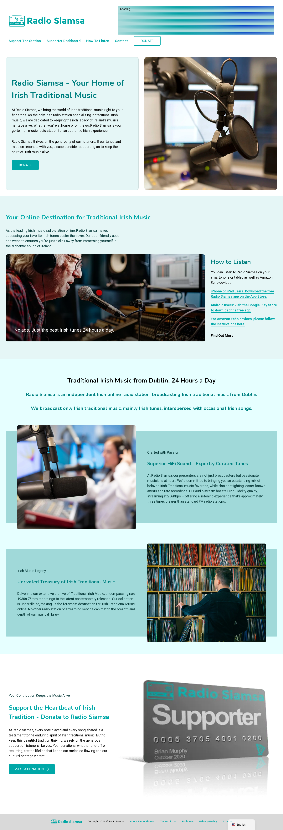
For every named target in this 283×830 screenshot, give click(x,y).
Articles (227, 821)
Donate (147, 41)
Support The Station (25, 41)
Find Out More (222, 336)
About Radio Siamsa (142, 821)
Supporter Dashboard (63, 41)
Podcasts (187, 821)
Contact (121, 41)
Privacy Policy (208, 821)
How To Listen (97, 41)
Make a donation (29, 769)
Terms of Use (168, 821)
